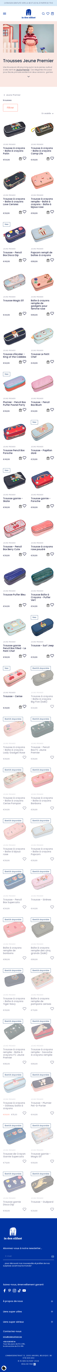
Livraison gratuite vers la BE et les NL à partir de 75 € (28, 2)
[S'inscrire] (53, 1256)
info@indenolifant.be (12, 1337)
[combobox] (48, 113)
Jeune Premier (22, 70)
